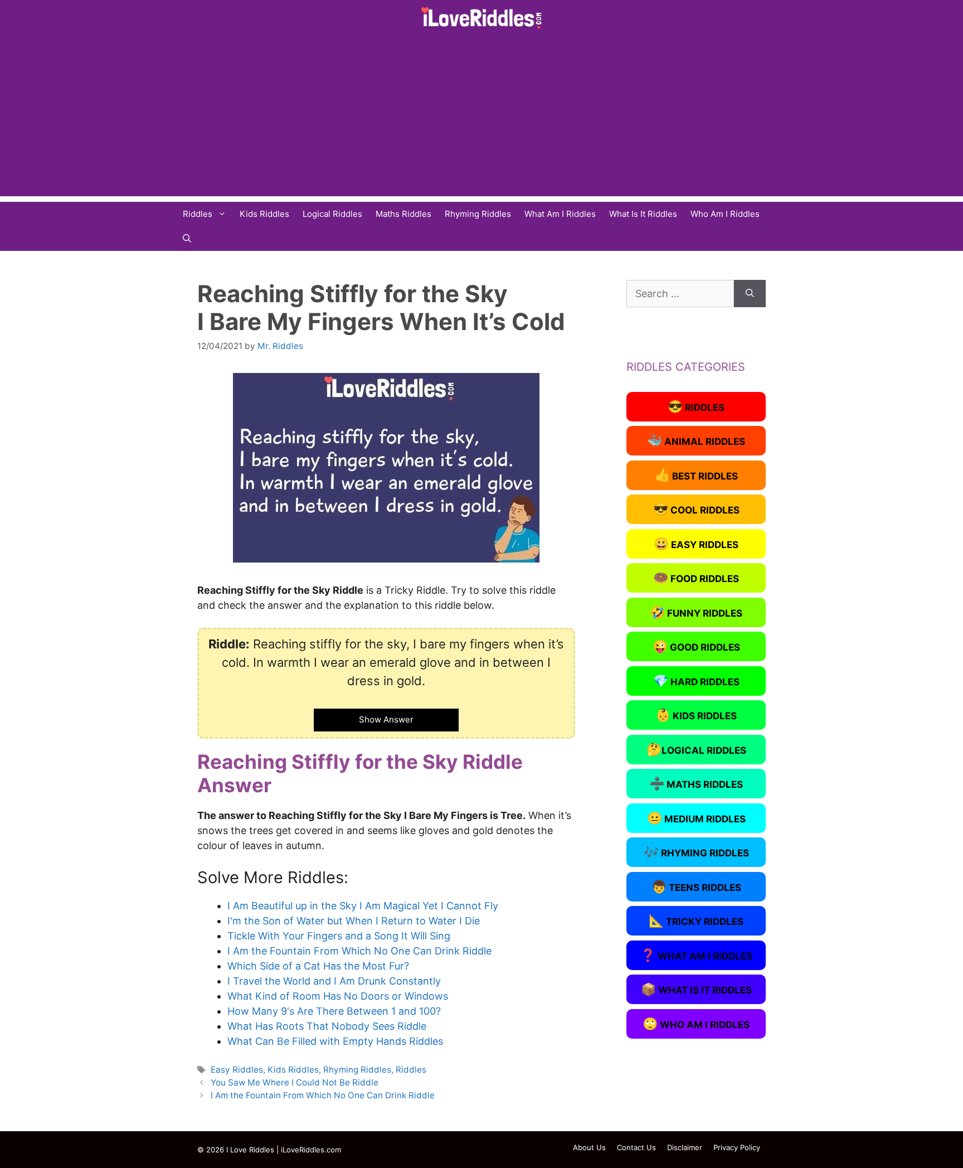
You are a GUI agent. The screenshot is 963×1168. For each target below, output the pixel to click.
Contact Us (636, 1147)
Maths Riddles (403, 214)
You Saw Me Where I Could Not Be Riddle (294, 1082)
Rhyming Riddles (478, 214)
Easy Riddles (237, 1069)
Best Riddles (696, 475)
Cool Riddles (696, 509)
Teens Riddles (696, 886)
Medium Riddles (696, 818)
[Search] (750, 293)
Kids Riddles (264, 214)
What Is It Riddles (643, 214)
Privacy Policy (736, 1147)
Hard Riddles (696, 680)
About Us (589, 1147)
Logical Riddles (332, 214)
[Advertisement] (481, 118)
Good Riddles (696, 646)
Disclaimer (684, 1147)
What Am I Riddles (560, 214)
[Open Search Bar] (187, 238)
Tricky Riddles (696, 920)
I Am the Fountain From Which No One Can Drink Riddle (323, 1095)
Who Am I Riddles (725, 214)
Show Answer (386, 719)
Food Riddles (696, 577)
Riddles (197, 214)
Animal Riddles (696, 440)
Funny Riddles (696, 612)
